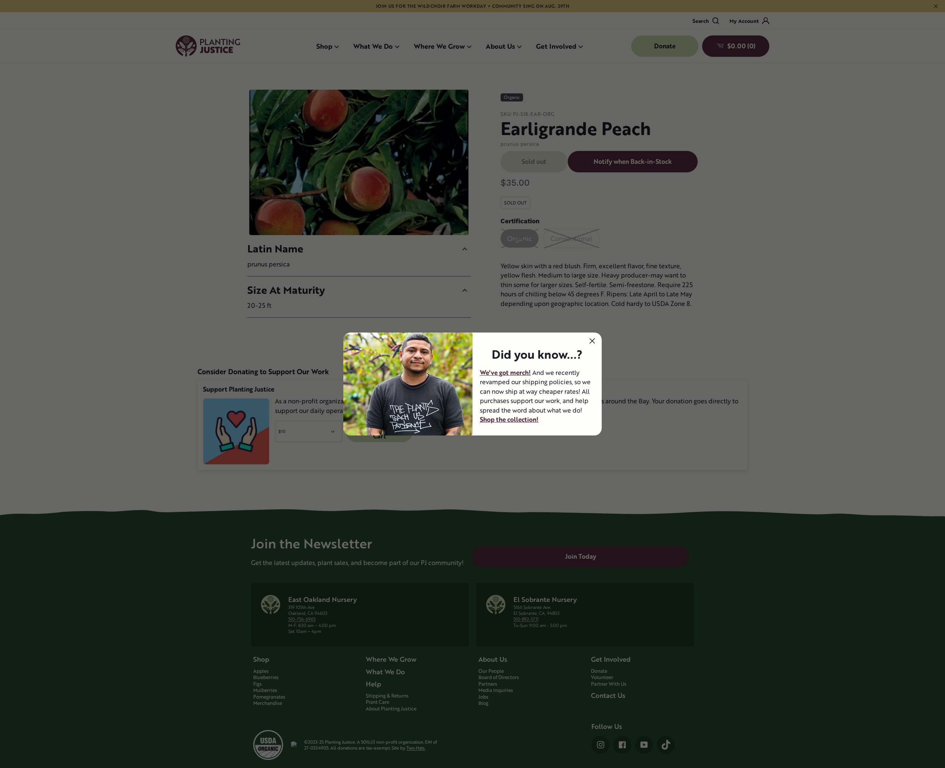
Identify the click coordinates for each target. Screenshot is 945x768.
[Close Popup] (592, 340)
